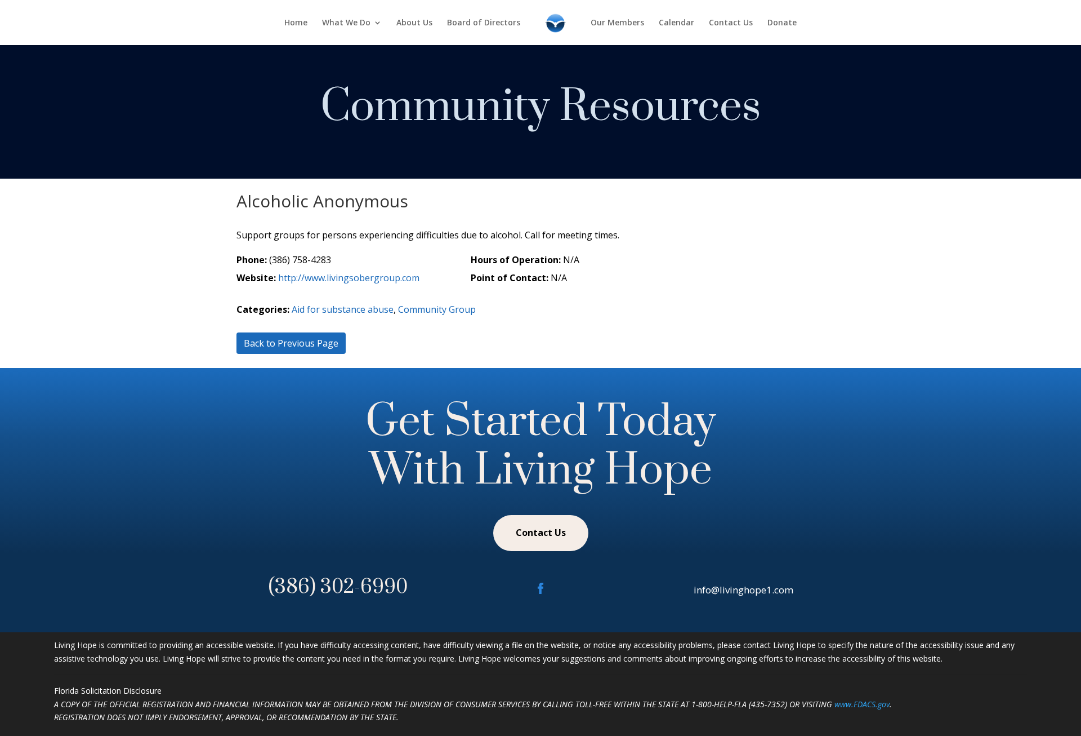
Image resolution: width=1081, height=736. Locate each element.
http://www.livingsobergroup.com (348, 278)
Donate (782, 23)
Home (295, 23)
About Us (414, 23)
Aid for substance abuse (343, 309)
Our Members (617, 23)
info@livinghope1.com (743, 589)
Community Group (437, 309)
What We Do (346, 23)
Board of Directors (483, 23)
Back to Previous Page (291, 343)
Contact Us (731, 23)
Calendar (676, 23)
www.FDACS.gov (862, 704)
